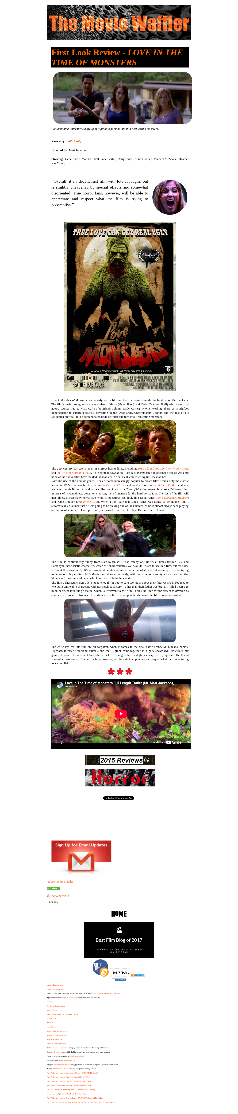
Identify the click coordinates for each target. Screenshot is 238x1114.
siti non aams (51, 1018)
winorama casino (69, 1060)
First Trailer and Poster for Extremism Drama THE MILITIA (68, 1077)
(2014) (114, 485)
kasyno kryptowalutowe (62, 1065)
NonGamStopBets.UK (54, 1039)
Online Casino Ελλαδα (55, 989)
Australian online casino (69, 998)
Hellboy (183, 497)
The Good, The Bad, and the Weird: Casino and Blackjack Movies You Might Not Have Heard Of (81, 1102)
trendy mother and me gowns (57, 1031)
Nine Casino (51, 1027)
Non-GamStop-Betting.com (56, 1044)
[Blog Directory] (138, 975)
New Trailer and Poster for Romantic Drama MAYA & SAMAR (69, 1085)
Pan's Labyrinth (166, 497)
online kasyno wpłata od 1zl (62, 1069)
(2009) (164, 485)
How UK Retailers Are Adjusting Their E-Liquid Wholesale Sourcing (71, 1090)
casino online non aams (55, 985)
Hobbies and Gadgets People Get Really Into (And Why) (66, 1094)
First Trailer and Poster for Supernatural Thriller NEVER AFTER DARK (72, 1073)
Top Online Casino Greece (56, 1006)
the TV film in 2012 (74, 472)
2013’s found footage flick (163, 468)
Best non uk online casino (56, 1052)
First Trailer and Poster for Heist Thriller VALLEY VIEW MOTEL (70, 1081)
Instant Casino (52, 1010)
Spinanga (50, 1002)
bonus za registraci (77, 1056)
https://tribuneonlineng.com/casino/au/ (106, 993)
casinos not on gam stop (58, 1048)
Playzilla (50, 1023)
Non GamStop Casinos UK (56, 1035)
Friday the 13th (87, 501)
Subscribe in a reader (60, 881)
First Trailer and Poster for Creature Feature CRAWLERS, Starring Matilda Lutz (75, 1098)
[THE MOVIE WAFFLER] (53, 888)
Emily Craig (73, 141)
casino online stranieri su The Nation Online (62, 1014)
